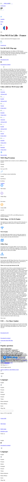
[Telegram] (4, 361)
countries (2, 19)
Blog (7, 362)
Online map (3, 362)
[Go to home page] (5, 2)
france (2, 21)
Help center (10, 362)
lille (1, 24)
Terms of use (3, 369)
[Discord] (3, 361)
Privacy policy (9, 369)
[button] (14, 372)
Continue (2, 183)
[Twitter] (1, 361)
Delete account (15, 369)
